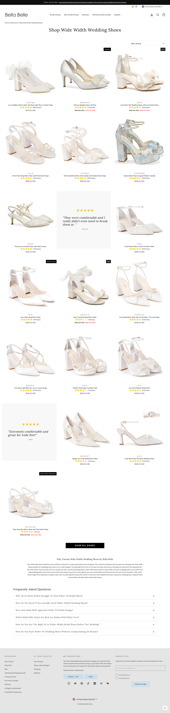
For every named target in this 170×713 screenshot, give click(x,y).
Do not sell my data (11, 680)
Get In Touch (9, 661)
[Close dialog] (168, 320)
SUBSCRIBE (141, 684)
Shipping (37, 669)
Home (7, 23)
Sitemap (8, 684)
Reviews (85, 15)
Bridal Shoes (55, 15)
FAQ (6, 669)
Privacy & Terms (10, 677)
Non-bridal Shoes (71, 15)
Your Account (38, 661)
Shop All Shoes (85, 545)
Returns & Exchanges (41, 665)
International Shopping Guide (15, 673)
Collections (14, 23)
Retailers (37, 673)
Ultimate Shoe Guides (101, 15)
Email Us (73, 677)
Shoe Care (8, 665)
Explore (117, 15)
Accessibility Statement (13, 692)
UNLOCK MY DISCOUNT (151, 383)
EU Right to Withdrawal (13, 688)
